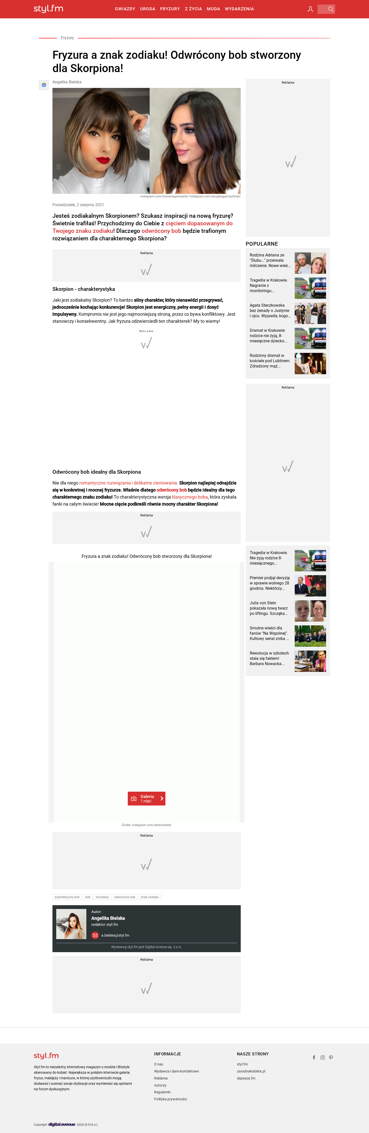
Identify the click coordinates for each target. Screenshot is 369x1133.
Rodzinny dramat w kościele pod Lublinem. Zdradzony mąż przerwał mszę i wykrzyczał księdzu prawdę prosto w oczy (270, 361)
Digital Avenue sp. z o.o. (163, 947)
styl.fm (242, 1064)
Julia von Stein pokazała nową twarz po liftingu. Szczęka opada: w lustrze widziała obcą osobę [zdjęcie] (269, 608)
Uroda (147, 8)
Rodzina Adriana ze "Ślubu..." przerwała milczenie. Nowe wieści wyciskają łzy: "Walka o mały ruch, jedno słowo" (270, 260)
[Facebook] (314, 1058)
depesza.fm (246, 1078)
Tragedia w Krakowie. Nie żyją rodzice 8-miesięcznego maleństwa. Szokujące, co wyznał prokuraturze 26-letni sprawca (270, 558)
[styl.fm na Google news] (44, 85)
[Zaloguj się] (310, 9)
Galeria (147, 798)
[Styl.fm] (54, 9)
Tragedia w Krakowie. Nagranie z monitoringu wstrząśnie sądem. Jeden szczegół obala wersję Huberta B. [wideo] (269, 285)
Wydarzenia (239, 8)
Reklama (161, 1078)
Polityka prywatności (170, 1099)
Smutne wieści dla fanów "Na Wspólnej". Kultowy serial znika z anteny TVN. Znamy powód (269, 633)
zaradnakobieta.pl (251, 1071)
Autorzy (160, 1085)
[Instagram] (323, 1058)
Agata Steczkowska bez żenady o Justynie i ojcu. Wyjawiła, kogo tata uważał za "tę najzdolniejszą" (269, 310)
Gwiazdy (125, 8)
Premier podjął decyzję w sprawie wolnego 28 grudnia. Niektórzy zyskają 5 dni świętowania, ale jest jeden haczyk (270, 583)
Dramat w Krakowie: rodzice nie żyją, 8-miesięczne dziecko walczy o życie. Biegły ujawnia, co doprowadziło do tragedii (269, 336)
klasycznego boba (190, 497)
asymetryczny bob (67, 897)
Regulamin (162, 1092)
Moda (213, 8)
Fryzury (170, 8)
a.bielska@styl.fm (115, 935)
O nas (158, 1064)
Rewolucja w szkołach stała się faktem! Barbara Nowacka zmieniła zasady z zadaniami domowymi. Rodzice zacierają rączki (270, 658)
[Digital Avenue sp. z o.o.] (62, 1125)
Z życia (193, 8)
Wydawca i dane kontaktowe (176, 1071)
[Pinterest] (331, 1058)
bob (87, 897)
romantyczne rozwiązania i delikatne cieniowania (128, 482)
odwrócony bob (161, 231)
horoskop (102, 897)
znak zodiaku (150, 897)
